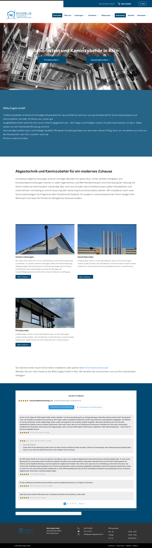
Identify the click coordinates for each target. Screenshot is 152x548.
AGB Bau (128, 545)
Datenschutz (121, 545)
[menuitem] (57, 15)
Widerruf (135, 545)
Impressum (111, 545)
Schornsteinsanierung (95, 367)
